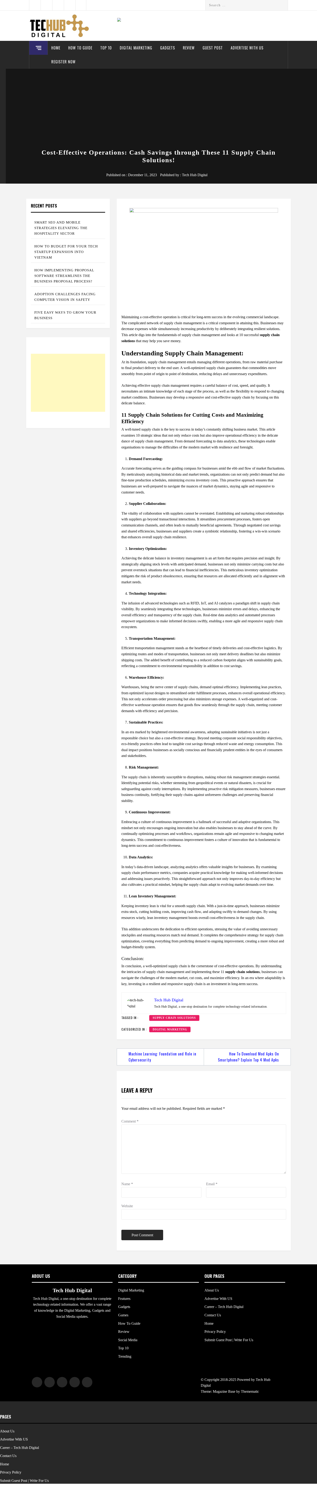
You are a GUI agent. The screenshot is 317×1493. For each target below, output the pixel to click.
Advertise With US (247, 48)
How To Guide (80, 48)
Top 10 (106, 48)
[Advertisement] (158, 109)
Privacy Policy (215, 1332)
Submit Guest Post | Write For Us (228, 1340)
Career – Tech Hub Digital (223, 1307)
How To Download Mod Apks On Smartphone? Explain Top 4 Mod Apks (248, 1057)
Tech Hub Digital (194, 175)
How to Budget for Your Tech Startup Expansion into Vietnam (66, 251)
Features (124, 1299)
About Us (211, 1290)
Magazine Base (224, 1391)
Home (55, 48)
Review (189, 48)
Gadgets (167, 48)
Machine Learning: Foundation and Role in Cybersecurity (162, 1057)
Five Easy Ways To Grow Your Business (65, 315)
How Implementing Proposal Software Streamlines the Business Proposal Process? (64, 275)
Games (123, 1315)
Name (127, 1184)
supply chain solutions (174, 1017)
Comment (130, 1121)
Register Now (63, 62)
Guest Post (213, 48)
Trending (124, 1356)
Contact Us (212, 1315)
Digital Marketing (136, 48)
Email (211, 1184)
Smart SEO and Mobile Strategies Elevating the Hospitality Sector (60, 228)
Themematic (250, 1391)
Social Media (127, 1340)
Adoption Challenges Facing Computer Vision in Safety (65, 297)
